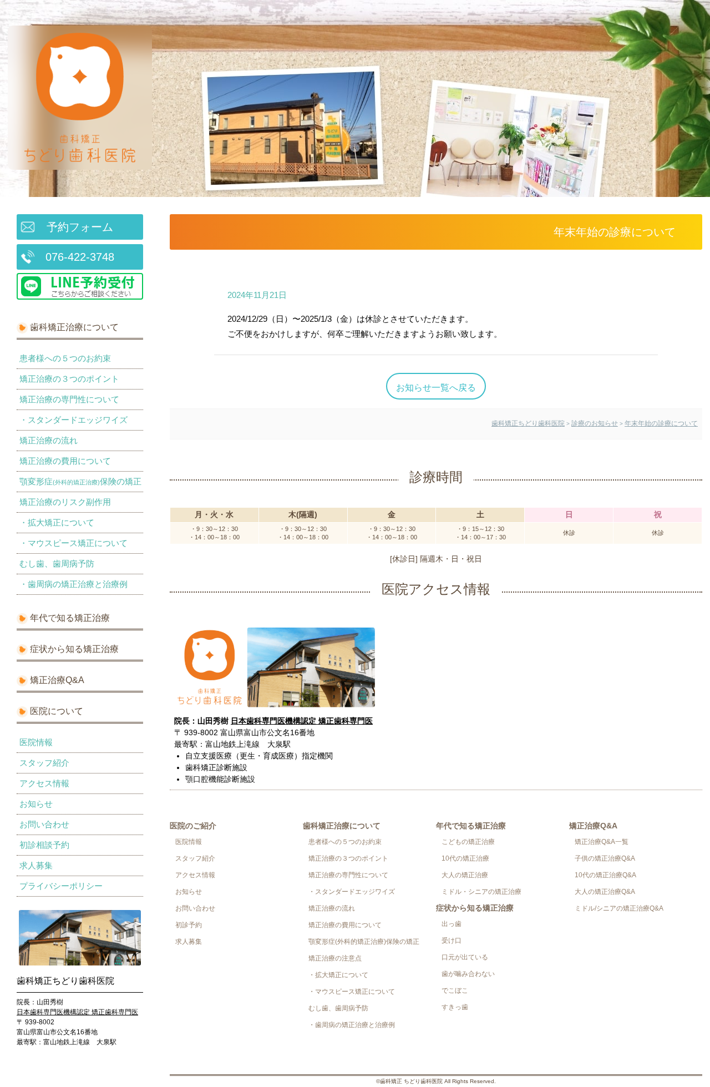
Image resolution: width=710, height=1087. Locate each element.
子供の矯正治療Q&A (605, 858)
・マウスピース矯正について (73, 543)
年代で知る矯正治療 (70, 618)
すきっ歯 (455, 1007)
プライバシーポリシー (61, 886)
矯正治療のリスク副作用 (65, 502)
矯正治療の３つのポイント (69, 378)
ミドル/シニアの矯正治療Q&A (619, 908)
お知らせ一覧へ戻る (436, 387)
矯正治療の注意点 (335, 958)
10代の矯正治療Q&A (605, 875)
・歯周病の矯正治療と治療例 (73, 584)
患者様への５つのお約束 (65, 358)
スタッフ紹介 (44, 762)
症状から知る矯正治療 (74, 649)
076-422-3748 (79, 257)
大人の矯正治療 (465, 875)
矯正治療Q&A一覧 (601, 842)
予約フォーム (80, 227)
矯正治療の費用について (65, 461)
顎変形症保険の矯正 (80, 481)
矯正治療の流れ (48, 440)
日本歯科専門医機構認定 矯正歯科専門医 (77, 1012)
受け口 (452, 940)
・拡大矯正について (56, 522)
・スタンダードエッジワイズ (73, 419)
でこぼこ (455, 990)
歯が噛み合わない (468, 974)
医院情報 (36, 742)
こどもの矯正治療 (468, 842)
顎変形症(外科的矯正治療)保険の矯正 (363, 942)
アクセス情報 (44, 783)
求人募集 (36, 865)
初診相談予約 (44, 845)
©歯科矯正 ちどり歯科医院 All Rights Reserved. (436, 1081)
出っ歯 (452, 924)
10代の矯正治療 (465, 858)
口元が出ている (465, 957)
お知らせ (36, 803)
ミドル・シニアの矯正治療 (481, 892)
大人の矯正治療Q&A (605, 892)
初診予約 (188, 925)
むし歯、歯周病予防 (56, 563)
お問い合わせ (44, 824)
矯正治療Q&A (57, 680)
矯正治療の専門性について (69, 399)
